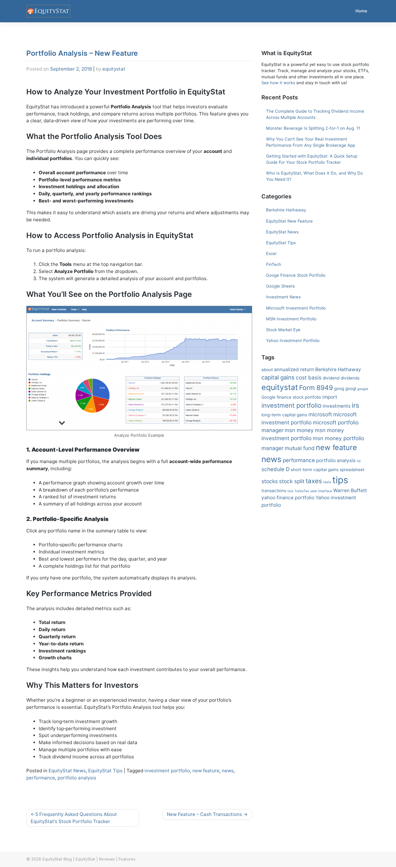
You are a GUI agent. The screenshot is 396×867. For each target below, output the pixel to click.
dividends (350, 377)
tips (340, 480)
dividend (331, 377)
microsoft (320, 414)
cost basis (308, 377)
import (329, 397)
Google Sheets (280, 286)
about (267, 369)
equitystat (113, 69)
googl (350, 388)
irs (355, 405)
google (362, 389)
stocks (269, 481)
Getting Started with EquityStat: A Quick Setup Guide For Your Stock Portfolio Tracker (311, 159)
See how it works (278, 82)
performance (40, 778)
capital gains (278, 377)
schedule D (275, 469)
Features (127, 858)
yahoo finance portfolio (287, 498)
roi (359, 461)
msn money (299, 430)
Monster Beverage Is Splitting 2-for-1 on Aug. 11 (313, 128)
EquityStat (85, 858)
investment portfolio (167, 771)
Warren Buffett (350, 490)
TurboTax (302, 491)
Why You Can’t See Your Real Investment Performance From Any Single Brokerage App (310, 142)
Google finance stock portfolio (291, 397)
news (228, 771)
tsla (290, 491)
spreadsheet (352, 469)
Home (361, 10)
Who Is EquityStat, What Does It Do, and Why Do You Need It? (314, 176)
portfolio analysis (77, 778)
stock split (291, 481)
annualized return (294, 369)
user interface (321, 491)
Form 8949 (316, 388)
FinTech (273, 264)
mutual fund (300, 448)
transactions (273, 490)
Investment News (283, 296)
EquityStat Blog (57, 858)
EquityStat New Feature (289, 221)
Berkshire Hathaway (286, 209)
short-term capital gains (314, 469)
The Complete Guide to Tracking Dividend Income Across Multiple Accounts (315, 114)
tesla (327, 482)
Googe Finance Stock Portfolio (295, 275)
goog (339, 388)
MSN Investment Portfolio (291, 318)
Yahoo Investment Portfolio (293, 340)
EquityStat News (67, 771)
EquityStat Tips (105, 771)
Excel (271, 253)
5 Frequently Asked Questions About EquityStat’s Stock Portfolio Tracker (74, 817)
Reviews (107, 858)
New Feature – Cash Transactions (204, 814)
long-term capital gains (284, 414)
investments (337, 406)
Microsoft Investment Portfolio (296, 308)
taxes (314, 481)
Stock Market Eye (283, 329)
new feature (205, 771)
